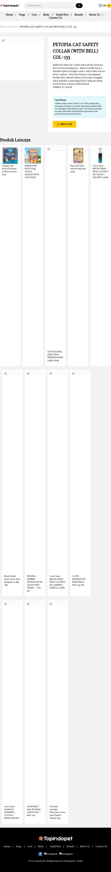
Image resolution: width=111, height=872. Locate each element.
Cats (34, 14)
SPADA (80, 861)
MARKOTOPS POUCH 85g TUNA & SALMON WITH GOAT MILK (32, 172)
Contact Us (55, 17)
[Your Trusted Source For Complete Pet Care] (9, 5)
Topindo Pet (40, 861)
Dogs (22, 14)
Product (13, 26)
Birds (46, 14)
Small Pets (62, 14)
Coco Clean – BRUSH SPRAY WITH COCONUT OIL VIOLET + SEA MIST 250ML (101, 172)
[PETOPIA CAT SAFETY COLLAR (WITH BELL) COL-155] (22, 58)
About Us (94, 14)
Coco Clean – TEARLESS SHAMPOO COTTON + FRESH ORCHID (11, 812)
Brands (79, 14)
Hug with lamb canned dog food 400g (78, 169)
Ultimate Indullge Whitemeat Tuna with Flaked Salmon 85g (58, 812)
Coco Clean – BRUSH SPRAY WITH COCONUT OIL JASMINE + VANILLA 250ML (57, 582)
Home (9, 14)
